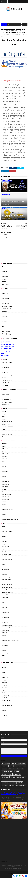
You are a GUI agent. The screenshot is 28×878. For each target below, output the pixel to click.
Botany (3, 416)
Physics (3, 429)
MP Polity (4, 504)
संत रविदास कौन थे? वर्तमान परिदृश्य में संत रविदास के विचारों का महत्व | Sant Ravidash (14, 794)
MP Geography (5, 471)
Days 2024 (18, 34)
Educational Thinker (6, 579)
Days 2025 (4, 208)
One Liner (4, 635)
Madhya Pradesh (5, 343)
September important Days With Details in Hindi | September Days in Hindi (13, 216)
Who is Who (4, 281)
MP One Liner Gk (5, 303)
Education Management (7, 577)
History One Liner (5, 372)
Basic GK (4, 536)
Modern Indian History (7, 382)
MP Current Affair (5, 301)
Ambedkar (4, 665)
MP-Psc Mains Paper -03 (7, 348)
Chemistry (4, 419)
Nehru (3, 708)
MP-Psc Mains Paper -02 (7, 346)
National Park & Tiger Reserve (8, 274)
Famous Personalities (7, 180)
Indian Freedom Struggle (7, 375)
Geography (4, 607)
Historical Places (5, 367)
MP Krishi (4, 489)
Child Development (6, 291)
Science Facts (5, 316)
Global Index (4, 610)
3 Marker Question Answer (8, 352)
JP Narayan (4, 703)
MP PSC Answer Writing (7, 502)
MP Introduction (5, 484)
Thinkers (4, 279)
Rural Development (6, 308)
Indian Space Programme (7, 426)
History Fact (4, 370)
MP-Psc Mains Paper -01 (7, 344)
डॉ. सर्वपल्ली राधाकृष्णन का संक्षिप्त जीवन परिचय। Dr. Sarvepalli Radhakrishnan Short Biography (14, 187)
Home (3, 24)
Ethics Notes (4, 687)
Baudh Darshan (5, 539)
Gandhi (3, 602)
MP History (4, 377)
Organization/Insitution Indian (9, 638)
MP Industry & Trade (6, 479)
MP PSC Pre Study (5, 341)
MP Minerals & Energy (6, 494)
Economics (4, 574)
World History (5, 385)
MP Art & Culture (5, 448)
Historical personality (6, 399)
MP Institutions (5, 481)
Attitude (4, 667)
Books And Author (6, 546)
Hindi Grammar (5, 298)
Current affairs (5, 293)
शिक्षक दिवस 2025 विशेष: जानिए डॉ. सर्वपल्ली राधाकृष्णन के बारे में (13, 202)
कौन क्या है (4, 326)
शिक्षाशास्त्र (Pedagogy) (7, 334)
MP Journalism (5, 486)
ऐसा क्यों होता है (5, 324)
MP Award (4, 451)
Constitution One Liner (7, 559)
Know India (4, 271)
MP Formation (5, 469)
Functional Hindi (5, 597)
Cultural (3, 365)
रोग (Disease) (5, 329)
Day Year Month (5, 194)
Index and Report (5, 269)
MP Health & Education (7, 474)
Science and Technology (7, 434)
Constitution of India (6, 562)
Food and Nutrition (6, 424)
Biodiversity (4, 411)
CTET (3, 549)
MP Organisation (5, 499)
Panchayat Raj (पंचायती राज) (8, 306)
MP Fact (3, 461)
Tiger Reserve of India (7, 713)
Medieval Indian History (7, 380)
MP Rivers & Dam (5, 507)
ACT (3, 529)
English (3, 582)
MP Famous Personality (7, 402)
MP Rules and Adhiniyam (7, 509)
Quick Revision (5, 276)
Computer (4, 556)
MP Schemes (5, 512)
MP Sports (4, 514)
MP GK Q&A (4, 446)
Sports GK (4, 319)
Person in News (5, 404)
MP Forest (4, 466)
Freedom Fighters (6, 397)
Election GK (4, 685)
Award (3, 534)
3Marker (3, 526)
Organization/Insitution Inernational (10, 640)
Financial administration (7, 592)
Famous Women (5, 394)
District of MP (5, 443)
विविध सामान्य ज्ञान (6, 284)
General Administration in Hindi (9, 296)
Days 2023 (4, 680)
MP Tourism (4, 517)
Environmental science (7, 421)
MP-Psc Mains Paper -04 (7, 350)
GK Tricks (4, 600)
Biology (3, 414)
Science (3, 313)
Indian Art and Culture (7, 625)
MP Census (4, 456)
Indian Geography (6, 630)
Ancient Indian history (7, 362)
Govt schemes (5, 612)
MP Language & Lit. (6, 491)
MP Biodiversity (5, 453)
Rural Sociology (5, 311)
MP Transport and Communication (10, 519)
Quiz (3, 648)
